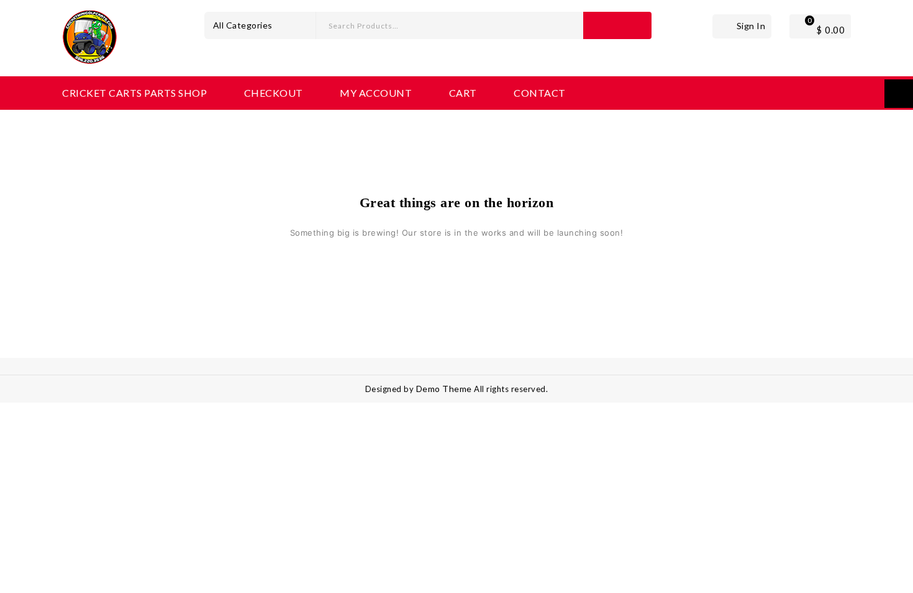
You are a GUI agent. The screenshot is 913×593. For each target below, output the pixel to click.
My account (376, 93)
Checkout (273, 93)
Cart (463, 93)
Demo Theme (445, 388)
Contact (540, 93)
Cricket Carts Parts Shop (134, 93)
